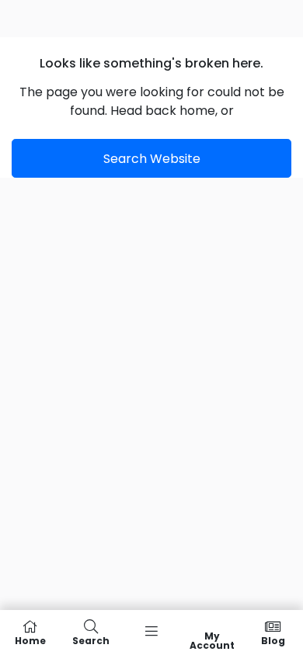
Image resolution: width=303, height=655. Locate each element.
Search (91, 640)
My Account (212, 639)
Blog (273, 640)
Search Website (151, 159)
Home (30, 640)
